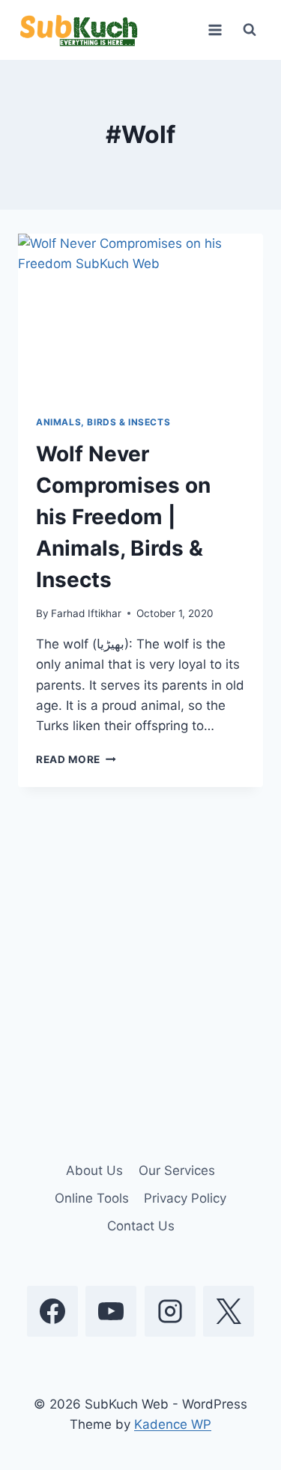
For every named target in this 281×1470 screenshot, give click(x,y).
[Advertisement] (140, 963)
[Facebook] (52, 1311)
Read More (76, 759)
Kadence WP (172, 1424)
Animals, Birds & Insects (103, 422)
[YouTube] (110, 1311)
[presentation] (140, 315)
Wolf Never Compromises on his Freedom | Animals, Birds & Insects (123, 516)
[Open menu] (215, 29)
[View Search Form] (249, 29)
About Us (94, 1170)
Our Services (177, 1170)
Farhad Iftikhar (86, 613)
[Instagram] (170, 1311)
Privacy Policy (185, 1198)
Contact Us (141, 1225)
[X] (228, 1311)
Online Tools (92, 1198)
